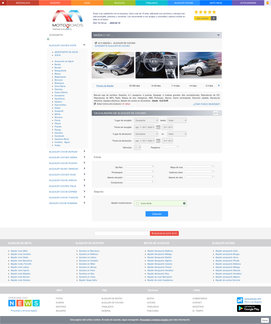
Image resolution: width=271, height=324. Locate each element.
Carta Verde (146, 203)
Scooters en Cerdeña (88, 260)
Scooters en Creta (87, 276)
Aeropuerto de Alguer (64, 61)
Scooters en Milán (87, 263)
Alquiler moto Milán (19, 250)
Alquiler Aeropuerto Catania (159, 263)
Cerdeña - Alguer (62, 142)
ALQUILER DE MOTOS (111, 298)
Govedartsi (59, 95)
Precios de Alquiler (105, 85)
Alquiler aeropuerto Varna (227, 257)
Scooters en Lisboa (87, 257)
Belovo (58, 73)
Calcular (156, 214)
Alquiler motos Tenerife (21, 263)
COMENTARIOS (200, 298)
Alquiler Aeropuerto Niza (158, 273)
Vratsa (57, 145)
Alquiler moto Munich (20, 276)
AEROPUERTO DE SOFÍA (66, 52)
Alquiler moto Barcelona (21, 260)
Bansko (58, 67)
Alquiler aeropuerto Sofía (227, 250)
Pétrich (58, 123)
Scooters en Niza (86, 273)
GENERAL (106, 310)
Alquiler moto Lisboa (20, 267)
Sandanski (59, 135)
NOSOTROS (198, 306)
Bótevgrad (59, 83)
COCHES (151, 302)
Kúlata (57, 107)
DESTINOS (61, 306)
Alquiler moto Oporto (20, 270)
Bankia (58, 64)
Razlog (58, 129)
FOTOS (59, 298)
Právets (58, 126)
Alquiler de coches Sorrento (228, 280)
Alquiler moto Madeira (20, 273)
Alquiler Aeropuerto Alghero (159, 260)
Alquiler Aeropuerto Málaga (159, 254)
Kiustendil (59, 111)
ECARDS (60, 302)
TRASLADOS (107, 306)
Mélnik (57, 114)
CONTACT (197, 302)
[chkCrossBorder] (184, 203)
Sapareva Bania (62, 139)
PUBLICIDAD (153, 310)
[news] (24, 301)
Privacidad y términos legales (24, 310)
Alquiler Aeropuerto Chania (159, 267)
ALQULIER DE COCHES (112, 302)
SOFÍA (58, 55)
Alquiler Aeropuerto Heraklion (160, 270)
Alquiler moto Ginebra (20, 280)
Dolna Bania (60, 86)
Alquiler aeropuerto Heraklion (229, 273)
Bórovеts (59, 79)
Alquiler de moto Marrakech (159, 276)
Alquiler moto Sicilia (19, 257)
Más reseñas (202, 18)
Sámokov (59, 132)
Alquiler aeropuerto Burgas (228, 254)
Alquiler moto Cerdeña (21, 254)
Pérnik (57, 120)
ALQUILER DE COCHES (112, 45)
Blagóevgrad (60, 76)
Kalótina (58, 101)
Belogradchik (60, 70)
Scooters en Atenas (88, 267)
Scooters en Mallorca (88, 254)
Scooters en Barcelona (89, 250)
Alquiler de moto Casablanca (160, 280)
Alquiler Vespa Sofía (88, 280)
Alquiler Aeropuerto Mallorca (160, 250)
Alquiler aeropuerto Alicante (228, 270)
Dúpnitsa (59, 89)
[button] (23, 3)
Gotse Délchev (61, 92)
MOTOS (150, 298)
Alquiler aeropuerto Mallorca (228, 263)
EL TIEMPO (198, 310)
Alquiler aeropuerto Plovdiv (228, 260)
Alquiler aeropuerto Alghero (228, 276)
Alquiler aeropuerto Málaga (228, 267)
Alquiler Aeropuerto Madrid (159, 257)
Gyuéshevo (60, 98)
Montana (59, 117)
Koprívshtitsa (60, 104)
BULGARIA (61, 310)
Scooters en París (87, 270)
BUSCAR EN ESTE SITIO (165, 233)
